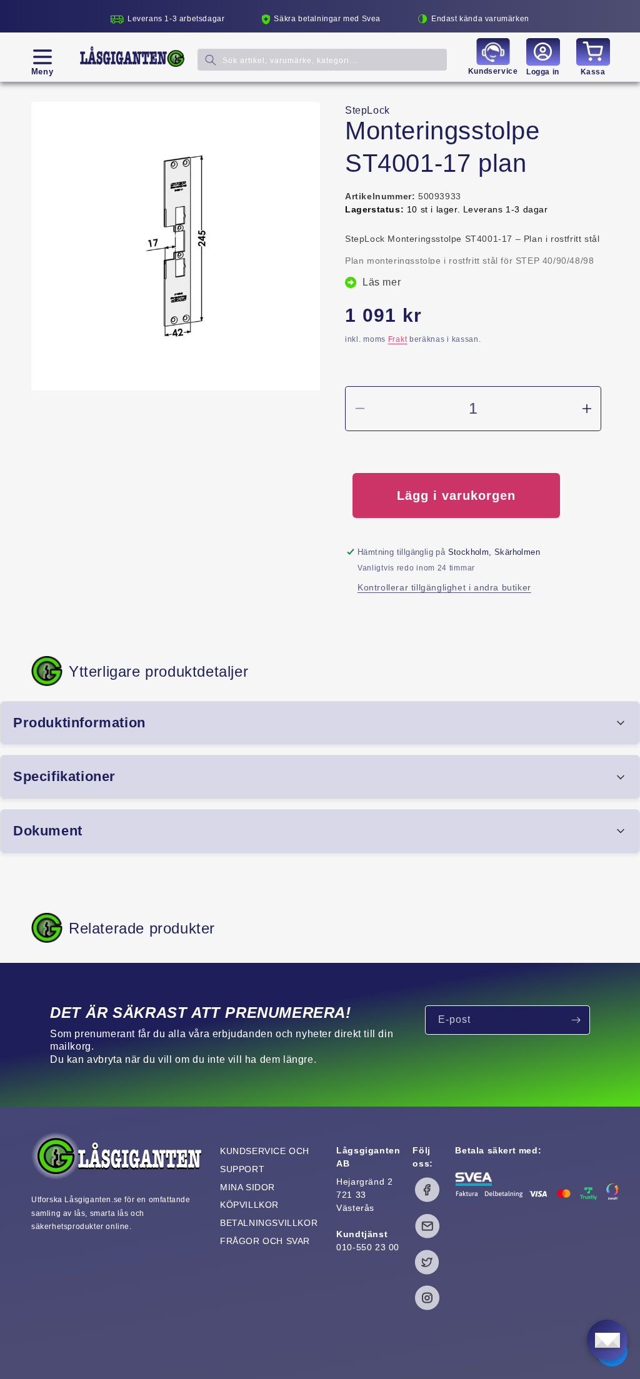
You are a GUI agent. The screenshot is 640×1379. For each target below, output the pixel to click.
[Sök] (210, 60)
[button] (42, 57)
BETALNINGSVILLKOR (269, 1223)
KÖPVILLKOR (249, 1205)
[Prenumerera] (575, 1020)
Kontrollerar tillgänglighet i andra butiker (444, 587)
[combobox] (322, 60)
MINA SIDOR (247, 1187)
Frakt (398, 339)
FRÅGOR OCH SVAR (265, 1241)
